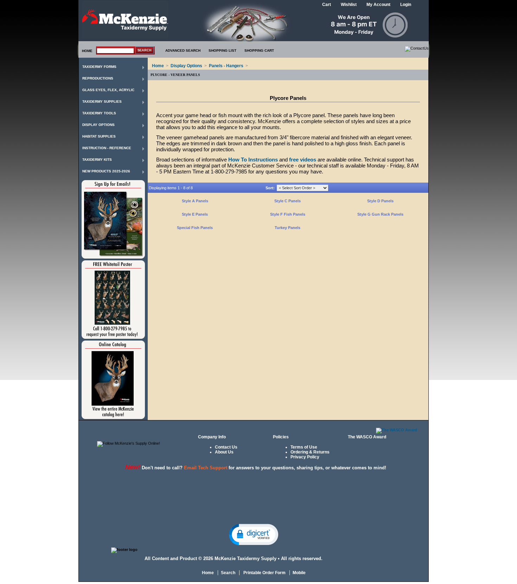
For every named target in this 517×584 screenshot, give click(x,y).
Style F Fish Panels (287, 214)
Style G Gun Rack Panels (380, 214)
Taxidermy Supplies (102, 101)
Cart (326, 4)
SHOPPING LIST (222, 50)
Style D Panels (380, 201)
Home (158, 65)
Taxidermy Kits (97, 159)
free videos (302, 160)
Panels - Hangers (226, 65)
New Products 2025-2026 (106, 171)
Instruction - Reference (106, 148)
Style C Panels (287, 201)
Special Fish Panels (195, 228)
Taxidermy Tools (99, 113)
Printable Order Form (264, 572)
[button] (253, 534)
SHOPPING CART (259, 50)
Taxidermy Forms (99, 67)
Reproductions (97, 78)
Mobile (299, 572)
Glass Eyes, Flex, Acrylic (108, 90)
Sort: (270, 188)
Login (405, 4)
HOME (87, 51)
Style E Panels (195, 214)
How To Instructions (253, 160)
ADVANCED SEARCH (182, 50)
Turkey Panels (287, 228)
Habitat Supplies (99, 136)
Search (228, 572)
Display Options (98, 125)
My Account (378, 4)
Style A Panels (195, 201)
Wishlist (349, 4)
